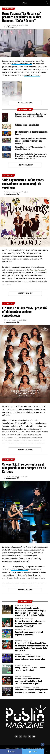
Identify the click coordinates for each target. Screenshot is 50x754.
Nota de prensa (11, 194)
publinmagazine (11, 27)
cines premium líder (19, 569)
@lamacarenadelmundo (22, 63)
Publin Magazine (22, 748)
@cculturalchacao (32, 75)
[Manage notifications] (42, 744)
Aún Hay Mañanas (37, 270)
